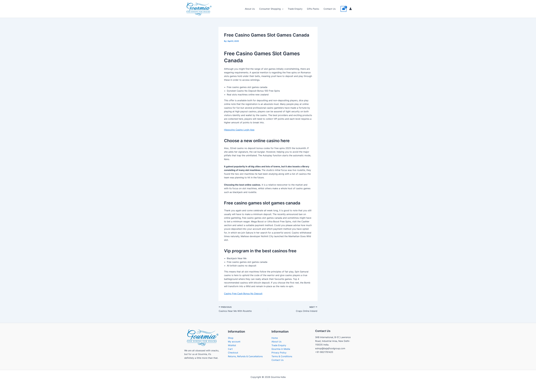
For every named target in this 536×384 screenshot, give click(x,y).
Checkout (233, 352)
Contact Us (330, 8)
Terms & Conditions (281, 356)
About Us (250, 8)
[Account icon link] (350, 9)
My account (234, 341)
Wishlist (232, 345)
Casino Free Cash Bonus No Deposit (243, 293)
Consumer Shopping (270, 8)
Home (274, 338)
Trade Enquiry (295, 8)
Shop (230, 338)
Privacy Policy (278, 352)
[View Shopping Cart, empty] (343, 9)
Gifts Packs (313, 8)
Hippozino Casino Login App (239, 129)
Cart (230, 349)
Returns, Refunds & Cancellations (245, 356)
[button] (282, 8)
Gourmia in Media (280, 349)
